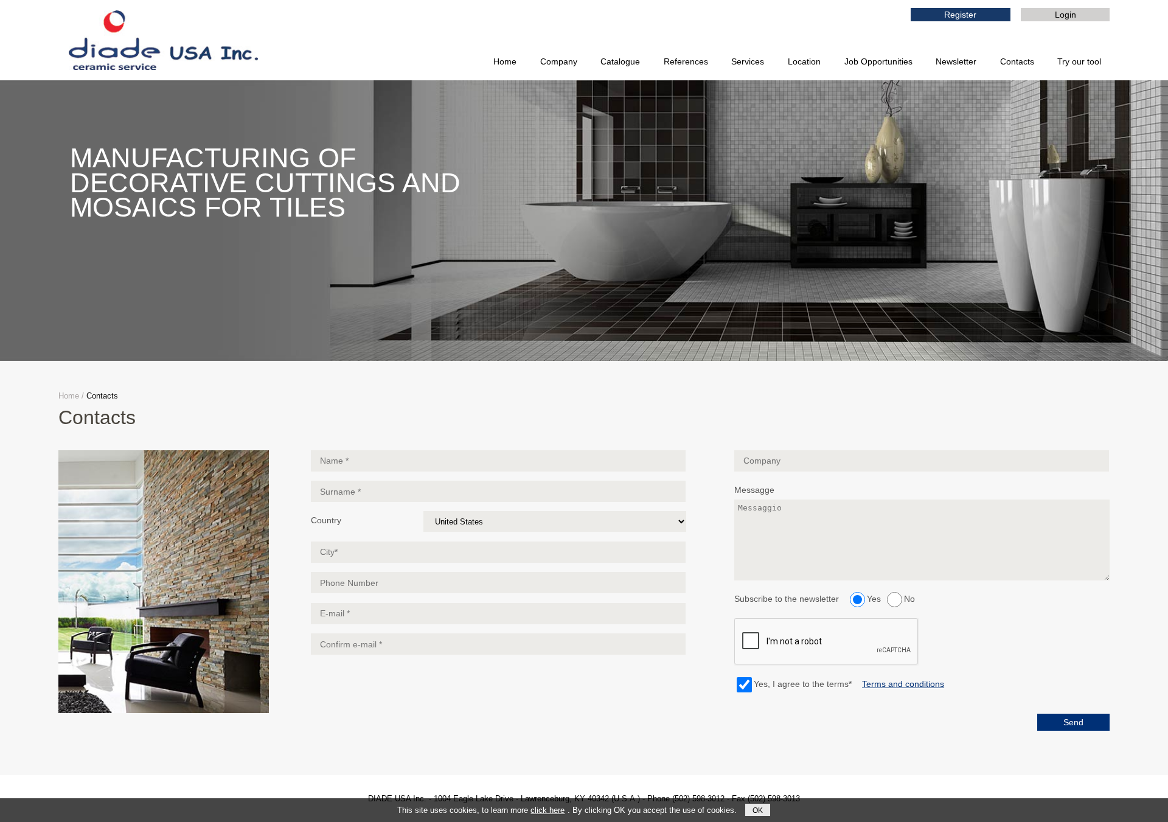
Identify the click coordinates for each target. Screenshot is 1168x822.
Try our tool (1079, 61)
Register (960, 14)
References (686, 61)
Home (504, 61)
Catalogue (620, 61)
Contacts (1017, 61)
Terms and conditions (903, 684)
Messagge (754, 490)
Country (326, 520)
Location (804, 61)
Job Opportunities (878, 61)
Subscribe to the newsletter (786, 599)
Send (1073, 722)
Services (747, 61)
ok (758, 810)
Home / (71, 395)
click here (547, 810)
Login (1065, 14)
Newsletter (956, 61)
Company (558, 61)
